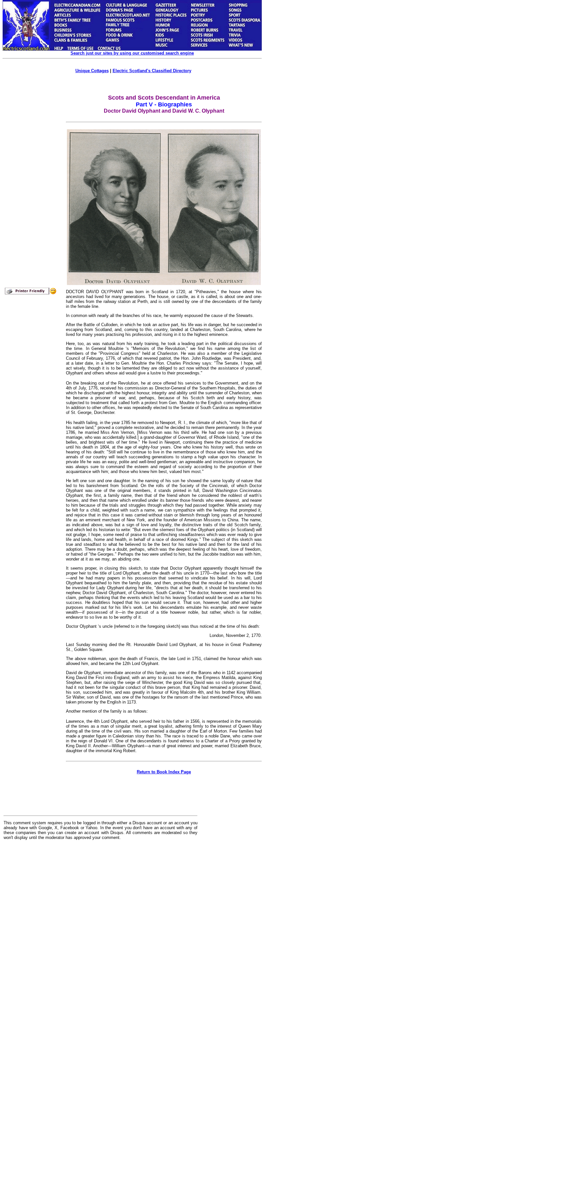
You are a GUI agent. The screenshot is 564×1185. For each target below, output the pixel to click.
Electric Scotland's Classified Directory (152, 70)
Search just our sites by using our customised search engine (132, 53)
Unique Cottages (92, 70)
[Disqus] (100, 925)
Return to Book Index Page (164, 771)
